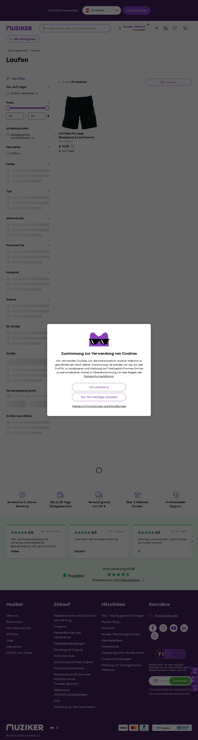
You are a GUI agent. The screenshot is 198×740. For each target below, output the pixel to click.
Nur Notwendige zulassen (99, 397)
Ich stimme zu (99, 387)
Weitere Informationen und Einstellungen (99, 406)
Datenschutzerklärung (99, 376)
